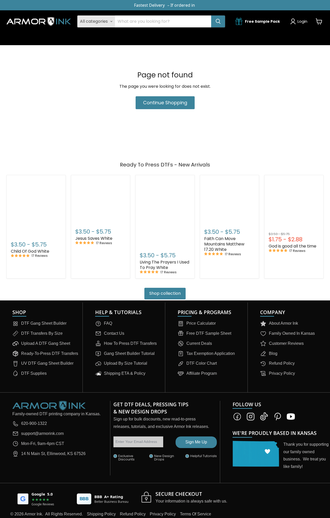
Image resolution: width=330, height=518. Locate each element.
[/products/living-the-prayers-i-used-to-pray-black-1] (165, 213)
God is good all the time (292, 246)
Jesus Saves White (93, 238)
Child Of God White (30, 251)
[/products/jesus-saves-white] (100, 201)
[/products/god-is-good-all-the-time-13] (294, 204)
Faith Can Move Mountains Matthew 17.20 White (224, 244)
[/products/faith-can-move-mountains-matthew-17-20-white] (229, 201)
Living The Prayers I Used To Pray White (164, 264)
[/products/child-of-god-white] (36, 207)
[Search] (218, 21)
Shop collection (165, 293)
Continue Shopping (165, 102)
